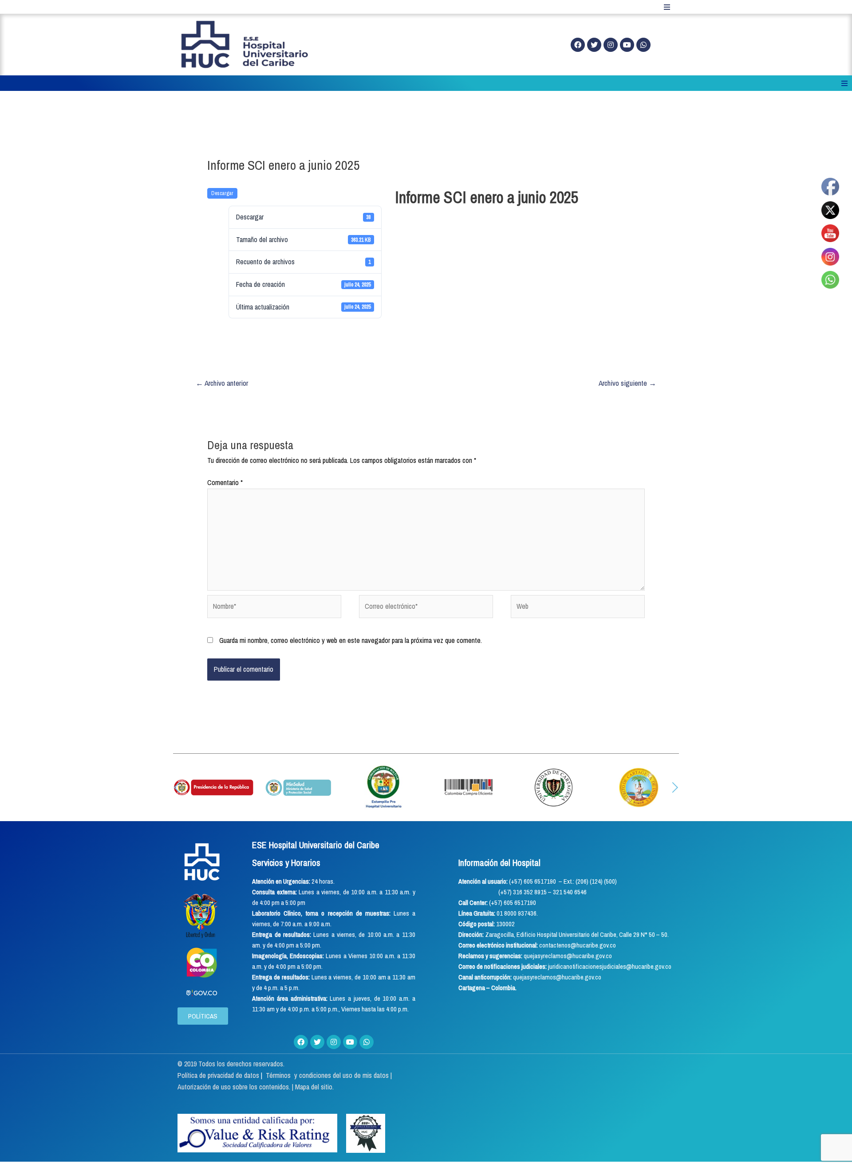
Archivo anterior (222, 383)
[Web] (578, 608)
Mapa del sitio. (314, 1087)
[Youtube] (627, 45)
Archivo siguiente (627, 383)
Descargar (222, 193)
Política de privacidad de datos (219, 1075)
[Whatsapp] (643, 45)
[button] (177, 787)
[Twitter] (594, 45)
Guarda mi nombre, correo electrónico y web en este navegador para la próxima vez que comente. (350, 640)
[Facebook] (578, 45)
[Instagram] (611, 45)
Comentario (225, 482)
